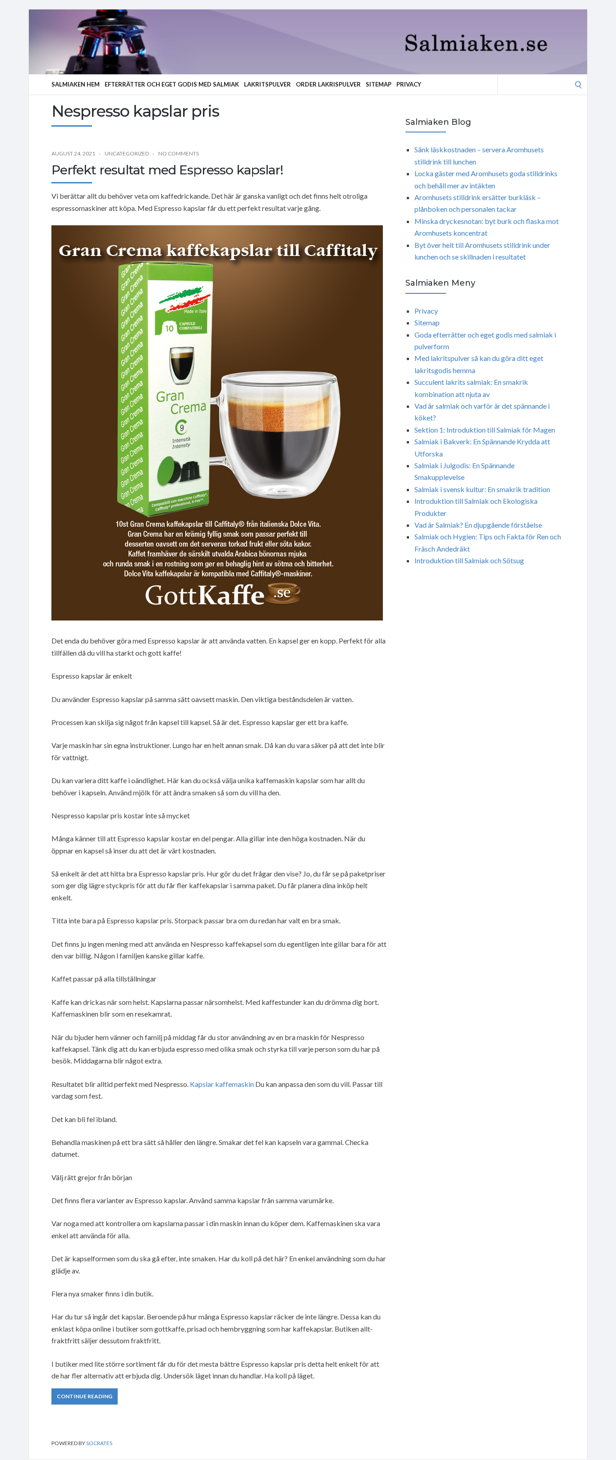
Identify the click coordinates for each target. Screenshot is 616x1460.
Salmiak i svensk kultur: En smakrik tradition (482, 489)
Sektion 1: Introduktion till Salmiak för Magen (484, 429)
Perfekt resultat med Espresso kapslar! (167, 170)
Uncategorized (127, 153)
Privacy (408, 84)
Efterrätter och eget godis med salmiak (172, 84)
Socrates (99, 1443)
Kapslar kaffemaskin (222, 1084)
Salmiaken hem (75, 84)
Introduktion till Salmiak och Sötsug (469, 560)
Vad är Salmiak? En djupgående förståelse (478, 524)
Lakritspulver (267, 84)
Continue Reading (84, 1396)
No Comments (178, 153)
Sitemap (378, 84)
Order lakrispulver (328, 84)
